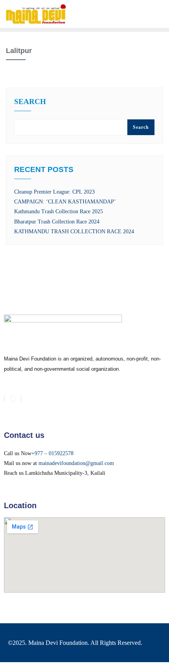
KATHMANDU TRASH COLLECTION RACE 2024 (74, 231)
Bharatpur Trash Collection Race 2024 (56, 222)
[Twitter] (12, 398)
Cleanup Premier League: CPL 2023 (54, 192)
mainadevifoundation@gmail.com (76, 463)
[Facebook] (4, 398)
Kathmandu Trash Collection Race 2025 (58, 211)
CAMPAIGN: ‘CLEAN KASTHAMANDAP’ (65, 202)
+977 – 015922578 (52, 453)
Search (30, 102)
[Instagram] (21, 398)
